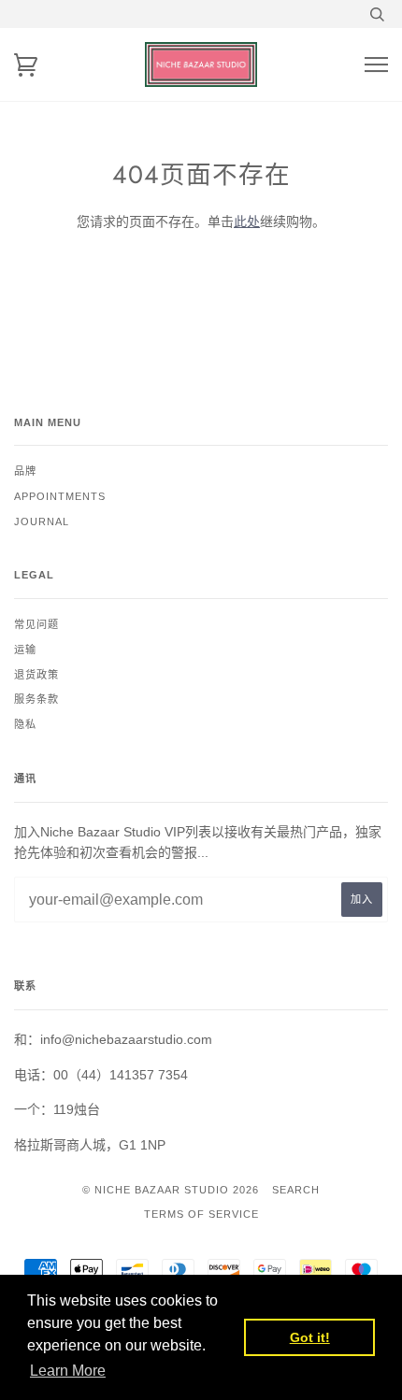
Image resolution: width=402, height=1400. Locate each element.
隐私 (25, 724)
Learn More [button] (68, 1371)
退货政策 (36, 674)
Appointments (60, 496)
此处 (247, 221)
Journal (41, 521)
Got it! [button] (310, 1337)
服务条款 (36, 699)
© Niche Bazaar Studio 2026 (170, 1189)
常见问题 (36, 624)
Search (296, 1189)
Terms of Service (201, 1214)
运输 (25, 649)
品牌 (25, 471)
